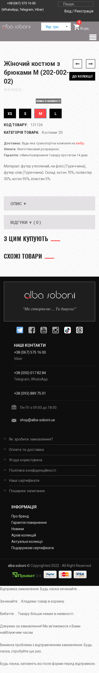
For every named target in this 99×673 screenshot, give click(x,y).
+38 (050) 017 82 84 (30, 373)
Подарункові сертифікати (32, 548)
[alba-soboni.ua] (16, 26)
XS (10, 114)
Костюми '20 (52, 132)
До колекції (82, 76)
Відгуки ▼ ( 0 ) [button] (25, 222)
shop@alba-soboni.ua (37, 420)
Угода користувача (25, 460)
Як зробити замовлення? (31, 439)
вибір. (80, 143)
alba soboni (17, 566)
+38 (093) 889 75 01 (30, 393)
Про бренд (20, 516)
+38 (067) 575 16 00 (21, 3)
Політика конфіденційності (32, 470)
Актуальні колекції (27, 542)
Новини (17, 529)
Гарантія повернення (29, 523)
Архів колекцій (23, 535)
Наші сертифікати (24, 480)
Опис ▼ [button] (18, 203)
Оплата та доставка (26, 449)
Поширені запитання (27, 491)
